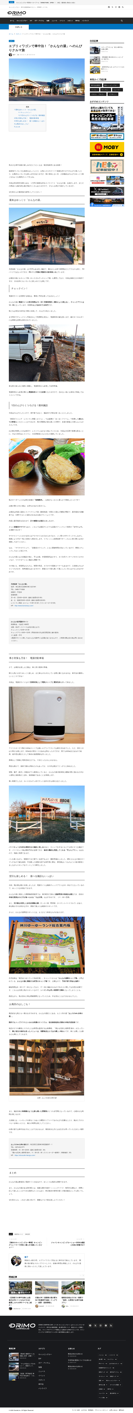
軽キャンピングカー (111, 85)
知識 (48, 20)
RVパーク (103, 1363)
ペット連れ (103, 1397)
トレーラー (117, 90)
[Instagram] (116, 7)
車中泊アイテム (115, 1372)
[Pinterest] (119, 7)
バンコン (94, 90)
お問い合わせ (113, 1410)
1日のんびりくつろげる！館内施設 (31, 115)
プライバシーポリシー (101, 1410)
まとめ (17, 126)
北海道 (102, 1389)
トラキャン (112, 94)
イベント (62, 20)
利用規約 (90, 1410)
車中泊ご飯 (103, 1385)
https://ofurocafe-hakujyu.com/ (25, 1155)
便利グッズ (103, 1372)
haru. (67, 1306)
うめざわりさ (16, 1308)
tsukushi (41, 1306)
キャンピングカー (22, 20)
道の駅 (102, 1359)
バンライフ (85, 20)
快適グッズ (114, 1376)
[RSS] (122, 7)
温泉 (101, 1380)
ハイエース (113, 1355)
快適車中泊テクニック (106, 1368)
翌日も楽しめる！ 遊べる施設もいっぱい (29, 121)
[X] (112, 7)
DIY (31, 20)
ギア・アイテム (39, 20)
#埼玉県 (27, 1234)
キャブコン (105, 90)
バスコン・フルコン (98, 94)
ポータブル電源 (115, 1385)
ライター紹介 (76, 1410)
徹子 (14, 54)
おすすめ (84, 1410)
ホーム (12, 20)
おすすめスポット (115, 1363)
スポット (70, 20)
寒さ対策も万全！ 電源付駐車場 (26, 118)
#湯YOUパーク (19, 1234)
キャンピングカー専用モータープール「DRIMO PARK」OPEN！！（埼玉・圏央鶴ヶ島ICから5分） (46, 2)
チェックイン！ (25, 112)
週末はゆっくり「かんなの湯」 (25, 109)
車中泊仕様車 (95, 85)
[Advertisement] (47, 147)
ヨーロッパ (103, 1376)
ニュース (54, 20)
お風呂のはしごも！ (21, 124)
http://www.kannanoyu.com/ (24, 605)
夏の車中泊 (114, 1393)
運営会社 (121, 1410)
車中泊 (77, 20)
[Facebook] (109, 7)
